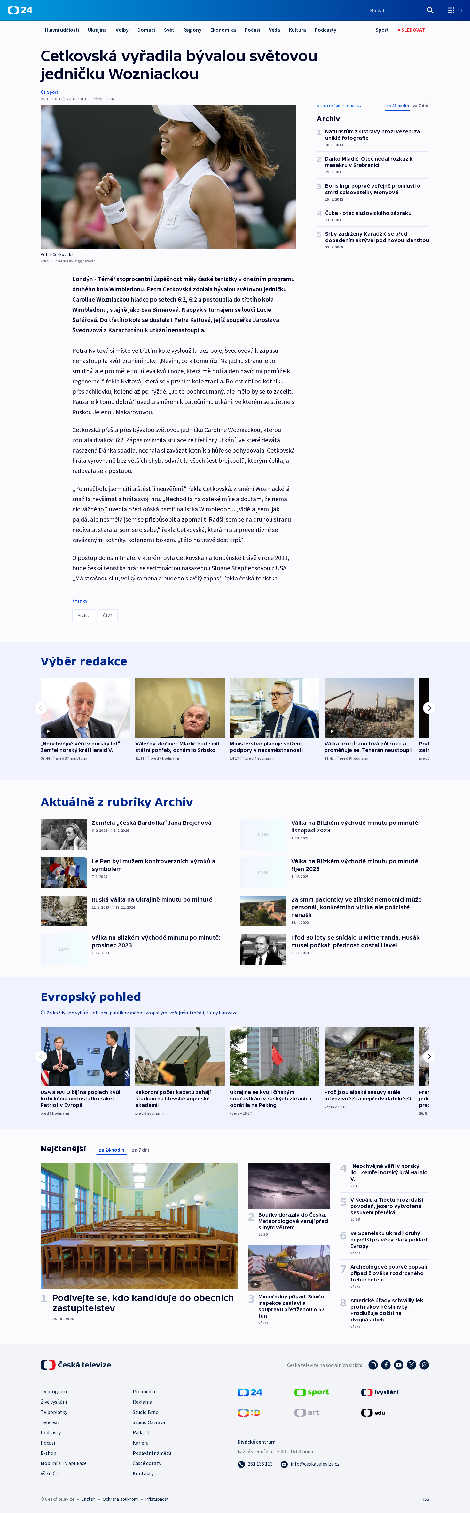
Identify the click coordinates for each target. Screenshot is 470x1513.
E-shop (48, 1453)
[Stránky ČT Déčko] (249, 1412)
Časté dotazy (147, 1463)
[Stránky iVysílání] (380, 1392)
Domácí (146, 30)
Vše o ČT (50, 1473)
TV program (54, 1391)
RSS (425, 1499)
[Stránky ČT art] (306, 1412)
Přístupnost (156, 1499)
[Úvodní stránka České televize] (76, 1365)
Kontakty (143, 1473)
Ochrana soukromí (120, 1499)
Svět (169, 30)
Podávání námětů (152, 1453)
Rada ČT (142, 1432)
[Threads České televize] (424, 1365)
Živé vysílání (54, 1402)
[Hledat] (430, 10)
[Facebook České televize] (386, 1365)
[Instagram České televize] (373, 1365)
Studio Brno (146, 1412)
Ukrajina (97, 30)
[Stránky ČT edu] (373, 1412)
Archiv (84, 615)
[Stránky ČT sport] (311, 1392)
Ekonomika (223, 30)
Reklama (142, 1402)
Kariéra (141, 1442)
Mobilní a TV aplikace (64, 1463)
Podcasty (325, 30)
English (88, 1499)
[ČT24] (20, 10)
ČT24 (107, 615)
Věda (274, 30)
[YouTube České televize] (399, 1365)
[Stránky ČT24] (250, 1392)
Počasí (252, 30)
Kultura (297, 30)
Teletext (50, 1422)
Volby (122, 30)
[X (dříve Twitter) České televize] (411, 1365)
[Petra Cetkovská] (168, 177)
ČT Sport (49, 92)
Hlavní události (62, 30)
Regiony (192, 30)
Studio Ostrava (149, 1422)
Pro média (144, 1391)
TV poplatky (54, 1412)
